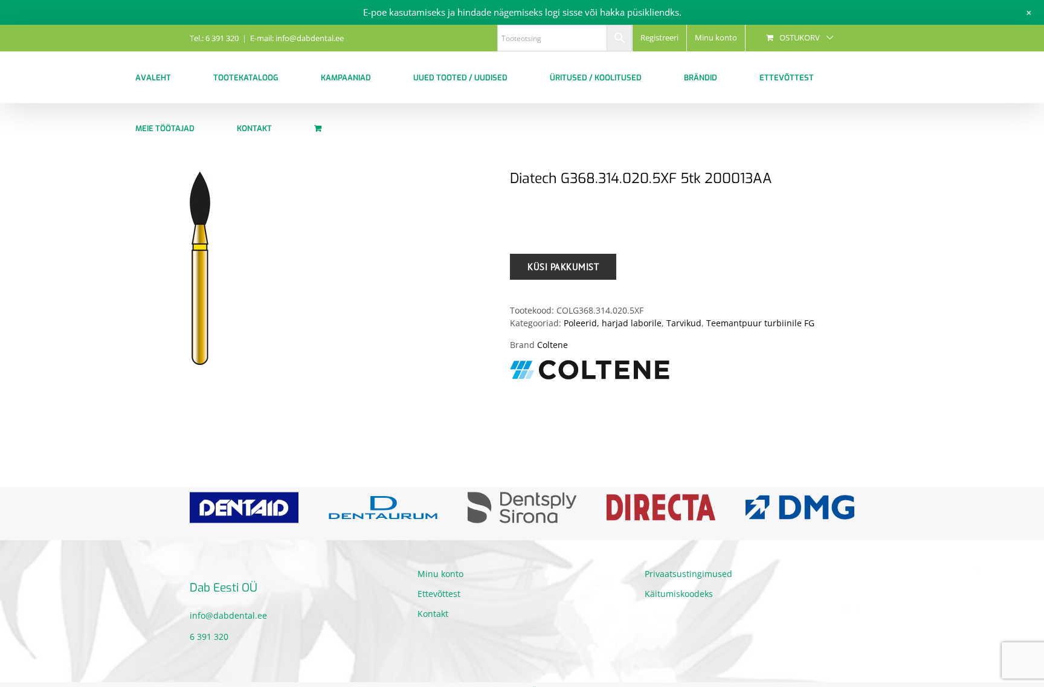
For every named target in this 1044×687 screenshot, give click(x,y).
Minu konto (440, 573)
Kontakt (432, 613)
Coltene (552, 344)
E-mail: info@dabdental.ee (297, 38)
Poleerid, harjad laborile (613, 323)
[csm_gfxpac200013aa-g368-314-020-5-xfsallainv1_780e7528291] (341, 268)
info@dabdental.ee (228, 615)
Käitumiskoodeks (679, 593)
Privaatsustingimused (688, 573)
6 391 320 (209, 636)
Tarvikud (683, 323)
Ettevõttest (438, 593)
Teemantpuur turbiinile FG (760, 323)
